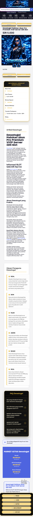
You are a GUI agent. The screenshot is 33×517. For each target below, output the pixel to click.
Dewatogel (10, 148)
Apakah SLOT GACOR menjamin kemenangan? (14, 423)
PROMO (17, 495)
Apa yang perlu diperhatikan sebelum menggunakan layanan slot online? (15, 430)
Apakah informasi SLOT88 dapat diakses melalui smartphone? (14, 415)
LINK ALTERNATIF (17, 508)
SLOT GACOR (13, 169)
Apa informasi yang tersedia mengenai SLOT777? (15, 407)
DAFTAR (24, 24)
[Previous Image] (3, 50)
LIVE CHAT (17, 512)
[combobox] (15, 9)
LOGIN (9, 24)
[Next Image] (30, 50)
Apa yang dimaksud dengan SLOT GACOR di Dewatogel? (15, 400)
